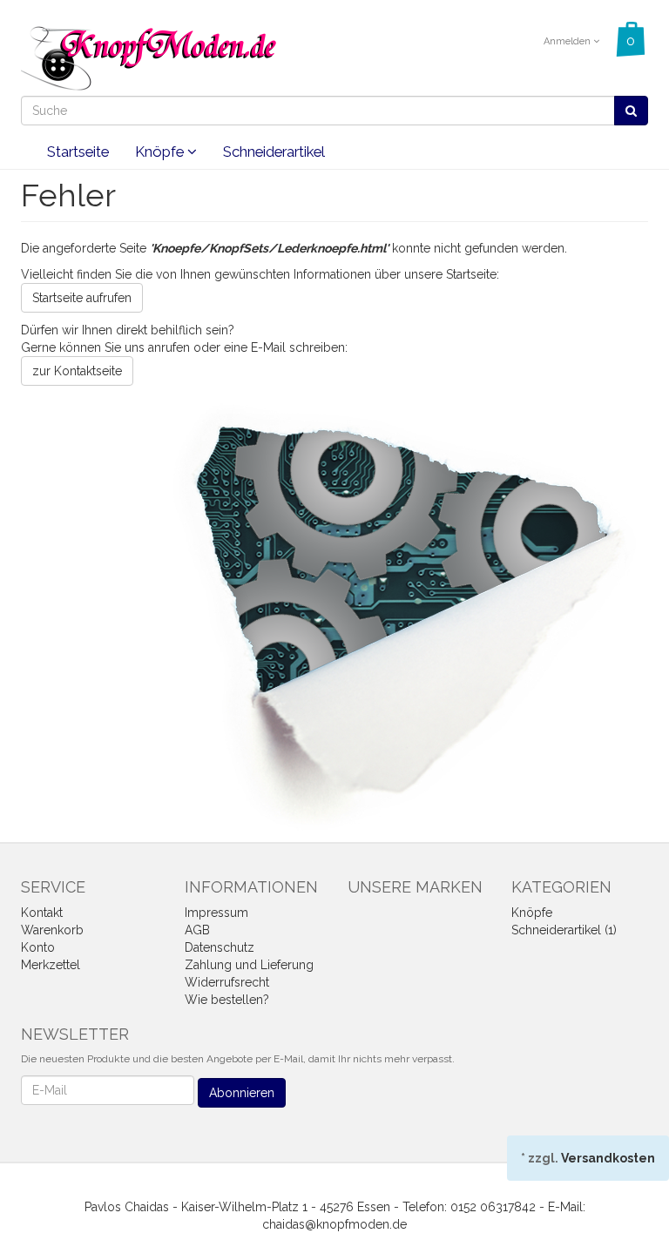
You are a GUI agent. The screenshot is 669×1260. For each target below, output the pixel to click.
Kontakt (42, 913)
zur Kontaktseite (77, 371)
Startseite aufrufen (82, 298)
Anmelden (568, 41)
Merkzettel (50, 965)
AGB (197, 930)
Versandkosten (608, 1158)
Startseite (78, 151)
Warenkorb (52, 930)
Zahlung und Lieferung (249, 965)
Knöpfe (161, 151)
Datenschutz (219, 947)
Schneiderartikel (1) (564, 930)
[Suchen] (631, 110)
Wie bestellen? (227, 1000)
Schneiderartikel (274, 151)
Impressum (216, 913)
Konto (38, 947)
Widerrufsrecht (227, 982)
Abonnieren (241, 1093)
